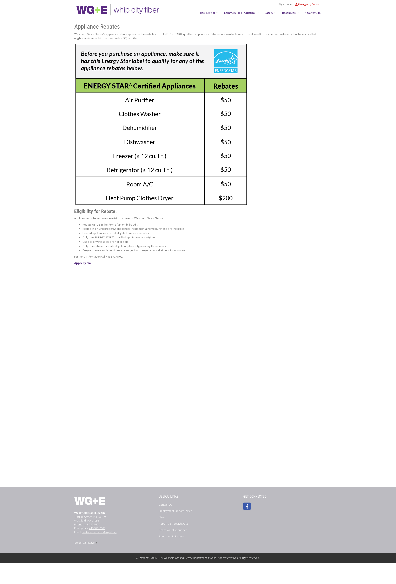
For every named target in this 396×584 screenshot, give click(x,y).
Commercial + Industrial (240, 13)
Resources (289, 13)
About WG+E (313, 13)
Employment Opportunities (175, 511)
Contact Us (165, 504)
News (162, 517)
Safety (269, 13)
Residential (208, 13)
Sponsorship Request (172, 536)
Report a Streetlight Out (173, 523)
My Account (285, 4)
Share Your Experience (173, 530)
